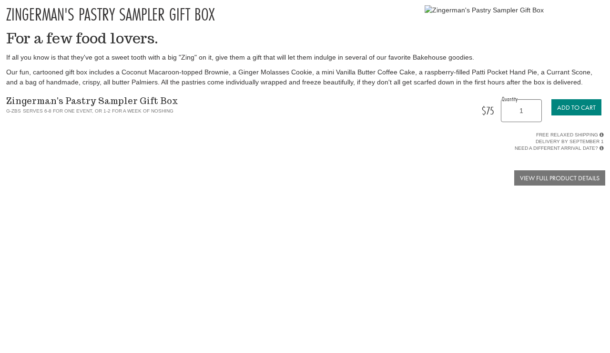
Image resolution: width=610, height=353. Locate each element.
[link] (576, 107)
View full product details (560, 178)
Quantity (510, 98)
